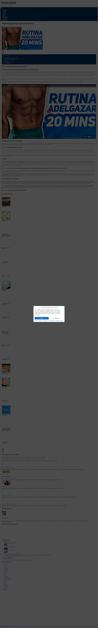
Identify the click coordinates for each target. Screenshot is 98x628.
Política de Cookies (38, 320)
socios (55, 311)
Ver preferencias (56, 318)
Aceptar (41, 318)
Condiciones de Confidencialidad (48, 320)
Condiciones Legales (59, 320)
